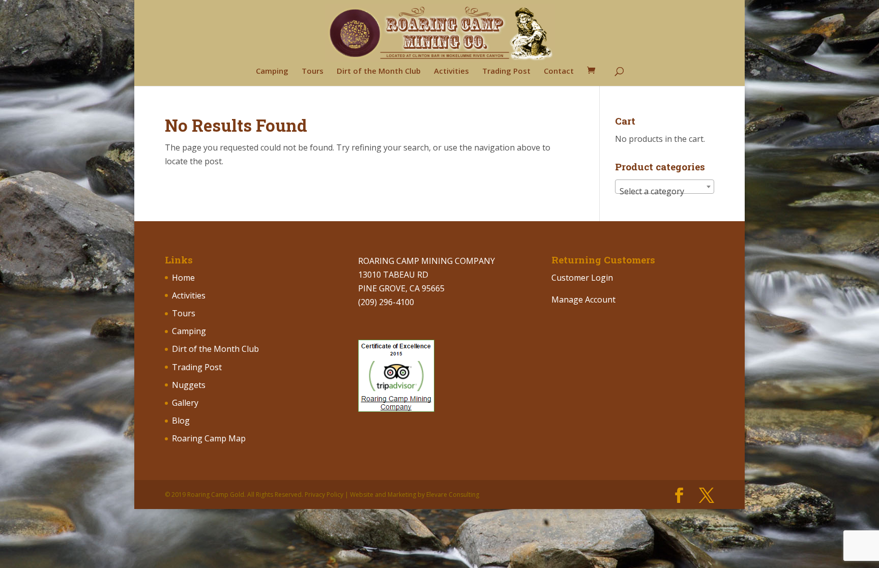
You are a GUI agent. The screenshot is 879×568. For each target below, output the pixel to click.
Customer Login (582, 277)
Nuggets (189, 385)
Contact (559, 71)
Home (183, 277)
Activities (451, 71)
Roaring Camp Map (209, 438)
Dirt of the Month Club (379, 71)
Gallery (185, 402)
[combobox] (664, 187)
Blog (181, 420)
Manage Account (583, 299)
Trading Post (506, 71)
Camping (272, 71)
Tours (313, 71)
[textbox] (665, 191)
